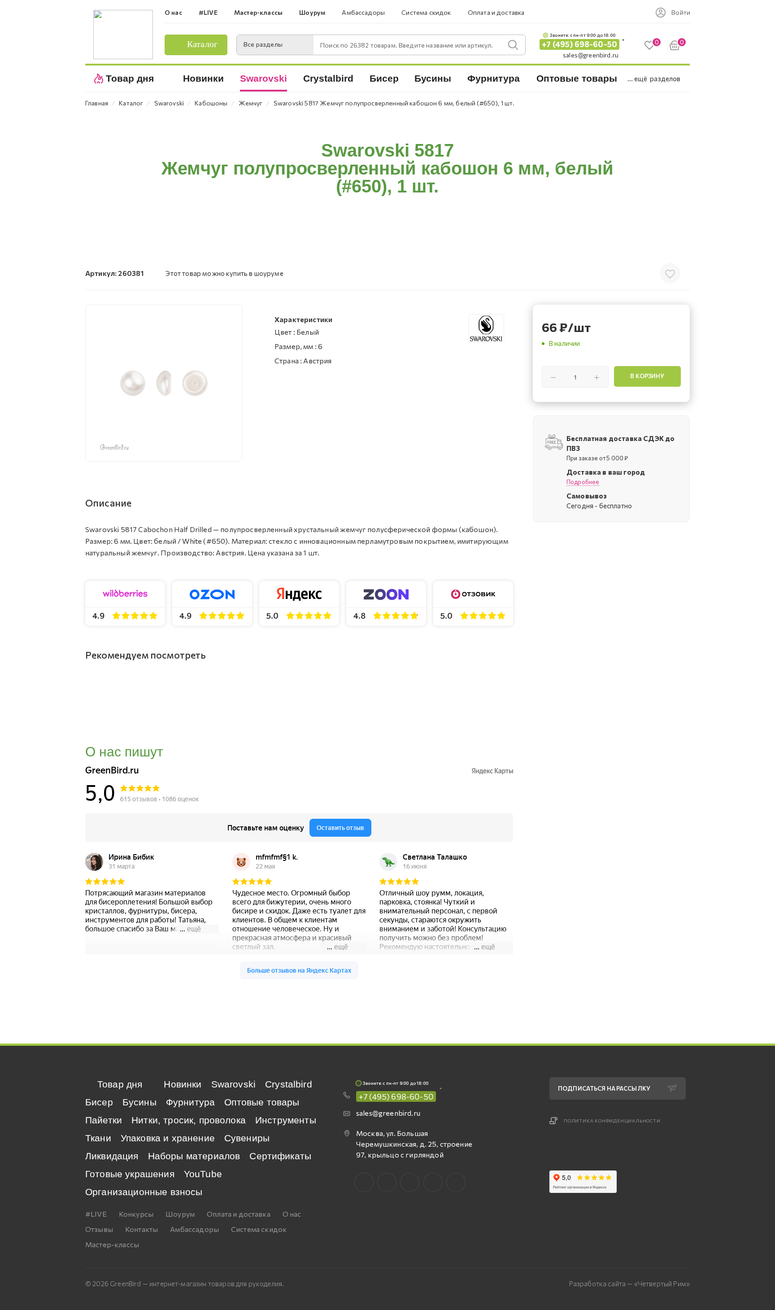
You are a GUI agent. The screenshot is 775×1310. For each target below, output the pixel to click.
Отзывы (99, 1229)
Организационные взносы (144, 1192)
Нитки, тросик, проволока (188, 1120)
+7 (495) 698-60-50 (579, 44)
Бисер (99, 1102)
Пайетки (103, 1120)
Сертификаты (280, 1156)
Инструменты (285, 1120)
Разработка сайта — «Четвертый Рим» (629, 1283)
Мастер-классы (112, 1244)
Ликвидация (112, 1156)
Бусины (139, 1102)
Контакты (141, 1229)
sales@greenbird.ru (590, 55)
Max (386, 1182)
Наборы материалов (194, 1156)
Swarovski (233, 1084)
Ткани (98, 1138)
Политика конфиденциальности (612, 1120)
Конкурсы (136, 1214)
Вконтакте (364, 1182)
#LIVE (96, 1214)
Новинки (182, 1084)
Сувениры (247, 1138)
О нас (292, 1214)
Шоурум (180, 1214)
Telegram (409, 1182)
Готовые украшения (129, 1174)
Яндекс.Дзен (456, 1182)
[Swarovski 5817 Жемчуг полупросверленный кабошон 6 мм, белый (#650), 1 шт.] (164, 383)
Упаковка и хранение (168, 1138)
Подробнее (582, 481)
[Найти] (513, 45)
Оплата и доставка (238, 1214)
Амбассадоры (194, 1229)
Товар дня (119, 1084)
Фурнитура (190, 1102)
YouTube (203, 1174)
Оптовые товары (261, 1102)
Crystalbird (288, 1084)
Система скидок (259, 1229)
